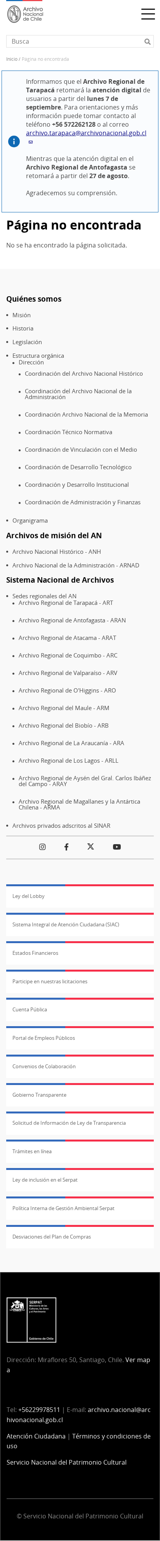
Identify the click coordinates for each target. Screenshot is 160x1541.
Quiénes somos (33, 299)
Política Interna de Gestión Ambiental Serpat (63, 1208)
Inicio (11, 59)
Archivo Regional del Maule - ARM (64, 708)
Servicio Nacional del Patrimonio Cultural (67, 1462)
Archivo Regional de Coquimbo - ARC (68, 655)
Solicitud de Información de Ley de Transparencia (69, 1122)
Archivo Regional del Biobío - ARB (64, 725)
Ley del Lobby (28, 896)
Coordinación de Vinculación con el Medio (81, 449)
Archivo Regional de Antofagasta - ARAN (72, 620)
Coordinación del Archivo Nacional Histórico (84, 373)
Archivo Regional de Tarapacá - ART (66, 603)
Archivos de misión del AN (54, 535)
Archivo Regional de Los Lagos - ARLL (68, 760)
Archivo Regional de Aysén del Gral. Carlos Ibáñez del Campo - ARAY (85, 780)
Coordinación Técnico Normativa (68, 432)
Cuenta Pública (29, 1009)
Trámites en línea (32, 1151)
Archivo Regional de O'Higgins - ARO (67, 690)
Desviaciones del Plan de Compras (51, 1236)
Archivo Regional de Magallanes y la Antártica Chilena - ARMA (79, 804)
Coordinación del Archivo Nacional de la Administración (78, 393)
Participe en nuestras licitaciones (49, 981)
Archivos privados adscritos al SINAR (61, 825)
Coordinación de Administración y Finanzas (83, 502)
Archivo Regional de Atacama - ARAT (67, 638)
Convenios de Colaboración (44, 1066)
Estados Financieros (35, 952)
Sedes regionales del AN (44, 596)
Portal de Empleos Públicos (43, 1037)
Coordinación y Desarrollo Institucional (77, 485)
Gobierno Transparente (39, 1094)
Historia (22, 328)
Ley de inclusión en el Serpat (45, 1179)
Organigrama (30, 520)
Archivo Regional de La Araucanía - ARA (71, 743)
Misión (21, 315)
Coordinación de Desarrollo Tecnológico (78, 467)
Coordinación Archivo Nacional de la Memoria (86, 414)
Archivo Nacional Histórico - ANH (56, 551)
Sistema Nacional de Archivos (60, 580)
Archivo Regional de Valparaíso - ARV (68, 673)
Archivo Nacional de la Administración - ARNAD (75, 565)
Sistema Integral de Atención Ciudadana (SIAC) (65, 924)
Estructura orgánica (38, 355)
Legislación (27, 342)
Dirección (31, 362)
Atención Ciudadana (36, 1436)
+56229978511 (39, 1409)
